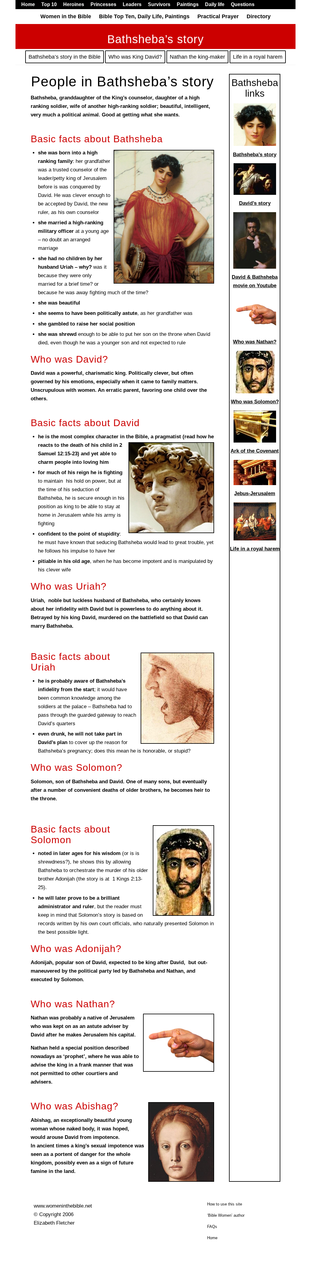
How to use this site (224, 1204)
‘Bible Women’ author (225, 1215)
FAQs (212, 1226)
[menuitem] (29, 4)
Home (212, 1238)
